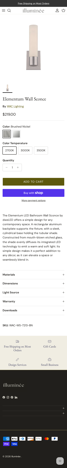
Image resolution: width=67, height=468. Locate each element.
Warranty (9, 301)
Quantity (8, 160)
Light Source (11, 292)
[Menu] (3, 10)
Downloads (10, 310)
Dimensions (10, 283)
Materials (9, 274)
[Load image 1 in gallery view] (33, 47)
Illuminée (16, 456)
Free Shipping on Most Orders (33, 3)
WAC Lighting (15, 106)
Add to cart (33, 181)
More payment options (34, 200)
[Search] (10, 10)
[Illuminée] (33, 10)
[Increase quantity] (19, 167)
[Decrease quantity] (6, 167)
